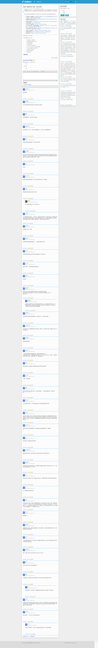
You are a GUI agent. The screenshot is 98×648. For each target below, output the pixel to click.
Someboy (62, 78)
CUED (75, 642)
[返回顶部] (96, 646)
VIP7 (61, 99)
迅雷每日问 (39, 1)
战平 (26, 138)
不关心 (64, 11)
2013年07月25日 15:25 (26, 8)
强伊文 (39, 8)
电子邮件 (25, 66)
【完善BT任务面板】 (30, 42)
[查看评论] (96, 643)
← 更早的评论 (24, 636)
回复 (32, 111)
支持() (25, 111)
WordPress (38, 642)
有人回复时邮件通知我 (26, 84)
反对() (29, 111)
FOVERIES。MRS (63, 63)
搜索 (73, 1)
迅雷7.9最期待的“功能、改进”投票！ (33, 7)
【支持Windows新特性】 (30, 49)
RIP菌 (61, 92)
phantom (62, 43)
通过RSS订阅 (75, 1)
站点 (26, 68)
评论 (42, 8)
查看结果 (26, 54)
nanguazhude (26, 60)
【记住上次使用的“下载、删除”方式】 (32, 48)
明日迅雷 (56, 57)
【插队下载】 (29, 52)
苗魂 (26, 561)
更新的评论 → (33, 636)
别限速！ (62, 21)
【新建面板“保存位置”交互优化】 (32, 41)
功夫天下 (27, 611)
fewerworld (62, 85)
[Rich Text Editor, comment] (40, 76)
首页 (34, 1)
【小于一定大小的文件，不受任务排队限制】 (33, 46)
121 (61, 56)
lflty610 (62, 28)
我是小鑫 (62, 35)
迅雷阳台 (27, 2)
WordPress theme (68, 642)
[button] (24, 71)
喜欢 (63, 10)
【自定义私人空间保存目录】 (31, 45)
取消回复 (33, 60)
